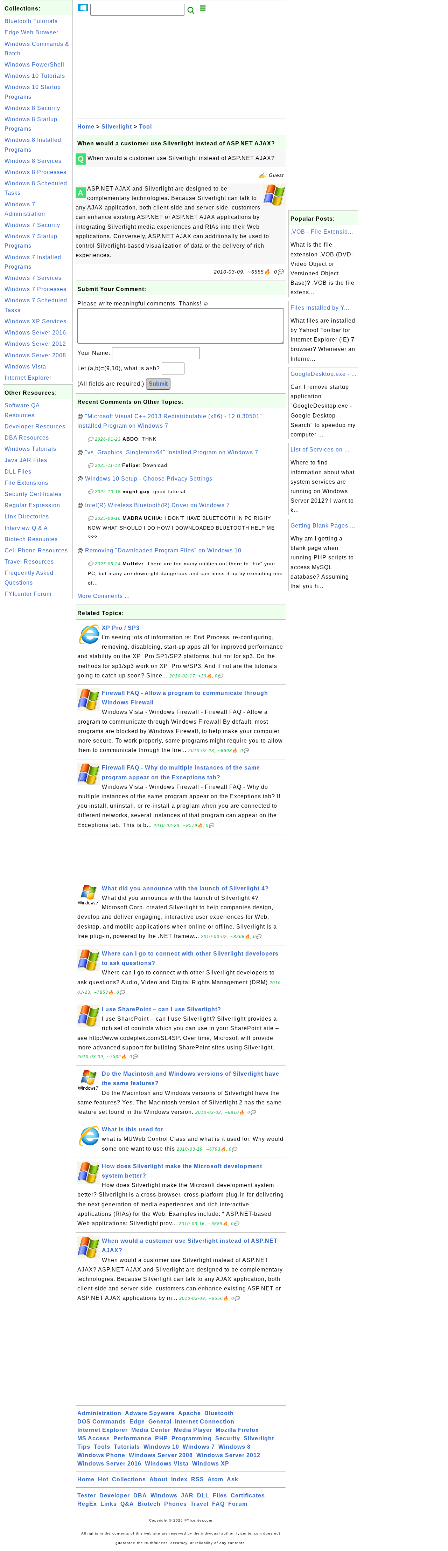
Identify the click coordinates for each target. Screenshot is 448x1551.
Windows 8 (234, 1447)
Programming (192, 1438)
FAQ (218, 1504)
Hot (103, 1479)
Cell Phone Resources (36, 550)
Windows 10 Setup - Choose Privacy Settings (148, 479)
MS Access (93, 1438)
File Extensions (26, 483)
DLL (203, 1495)
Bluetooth (219, 1413)
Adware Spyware (150, 1413)
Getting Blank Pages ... (322, 526)
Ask (232, 1479)
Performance (132, 1438)
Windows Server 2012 (35, 344)
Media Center (150, 1430)
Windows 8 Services (33, 161)
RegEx (87, 1504)
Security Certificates (33, 494)
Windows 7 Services (33, 278)
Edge (137, 1422)
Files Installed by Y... (319, 308)
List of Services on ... (320, 450)
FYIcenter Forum (28, 594)
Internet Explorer (28, 378)
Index (179, 1479)
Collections (129, 1479)
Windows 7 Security (32, 225)
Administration (99, 1413)
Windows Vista (25, 367)
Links (108, 1504)
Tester (86, 1495)
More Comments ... (103, 596)
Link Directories (27, 516)
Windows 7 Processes (35, 289)
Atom (215, 1479)
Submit (158, 384)
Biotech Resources (31, 539)
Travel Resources (29, 562)
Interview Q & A (26, 528)
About (158, 1479)
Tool (145, 127)
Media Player (193, 1430)
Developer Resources (35, 426)
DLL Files (18, 472)
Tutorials (127, 1447)
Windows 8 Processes (35, 172)
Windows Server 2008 (35, 355)
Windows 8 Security (32, 108)
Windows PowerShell (34, 65)
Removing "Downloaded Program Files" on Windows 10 (163, 550)
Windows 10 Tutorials (35, 76)
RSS (197, 1479)
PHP (161, 1438)
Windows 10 (161, 1447)
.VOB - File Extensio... (321, 232)
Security (227, 1438)
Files (220, 1495)
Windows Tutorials (30, 449)
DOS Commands (101, 1422)
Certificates (248, 1495)
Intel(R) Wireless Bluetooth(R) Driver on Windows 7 (157, 505)
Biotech (149, 1504)
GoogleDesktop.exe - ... (323, 374)
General (160, 1422)
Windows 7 (199, 1447)
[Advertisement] (38, 705)
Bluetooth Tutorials (31, 21)
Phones (175, 1504)
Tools (102, 1447)
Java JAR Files (26, 460)
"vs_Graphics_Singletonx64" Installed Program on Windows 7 (171, 452)
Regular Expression (32, 505)
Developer (114, 1495)
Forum (237, 1504)
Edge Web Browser (31, 32)
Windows (163, 1495)
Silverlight (117, 127)
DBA (140, 1495)
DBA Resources (27, 438)
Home (85, 127)
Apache (189, 1413)
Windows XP (210, 1464)
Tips (83, 1447)
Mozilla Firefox (237, 1430)
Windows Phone (101, 1455)
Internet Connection (204, 1422)
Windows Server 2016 (35, 333)
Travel (199, 1504)
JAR (187, 1495)
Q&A (127, 1504)
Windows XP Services (35, 321)
